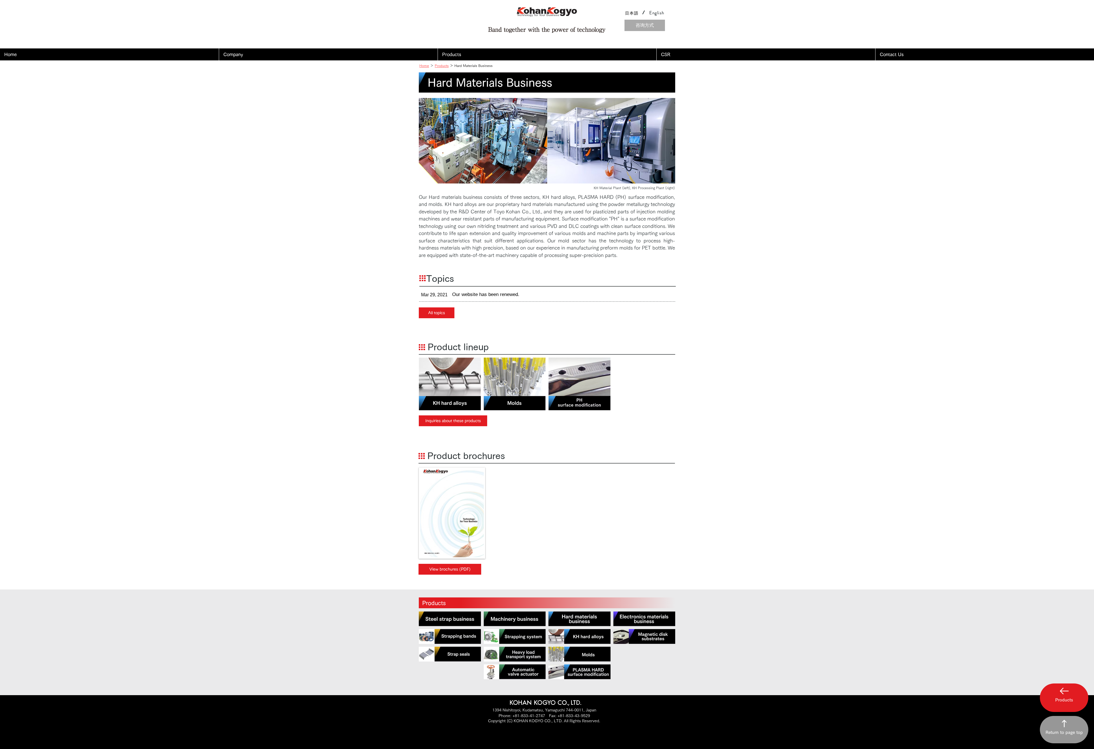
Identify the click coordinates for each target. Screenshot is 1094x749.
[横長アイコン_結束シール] (450, 654)
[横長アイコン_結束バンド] (450, 636)
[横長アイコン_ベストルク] (515, 671)
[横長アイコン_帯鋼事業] (450, 618)
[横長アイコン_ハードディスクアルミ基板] (644, 636)
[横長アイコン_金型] (579, 654)
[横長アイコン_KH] (579, 636)
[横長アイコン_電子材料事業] (644, 618)
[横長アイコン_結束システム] (515, 636)
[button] (328, 54)
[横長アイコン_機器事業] (515, 618)
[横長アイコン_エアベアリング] (515, 654)
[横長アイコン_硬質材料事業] (579, 618)
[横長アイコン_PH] (579, 671)
